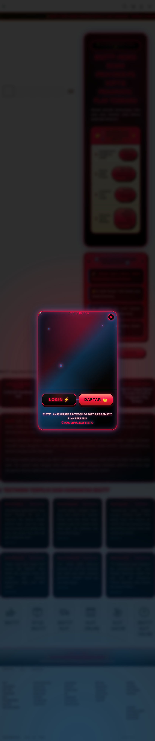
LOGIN (56, 399)
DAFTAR (92, 399)
